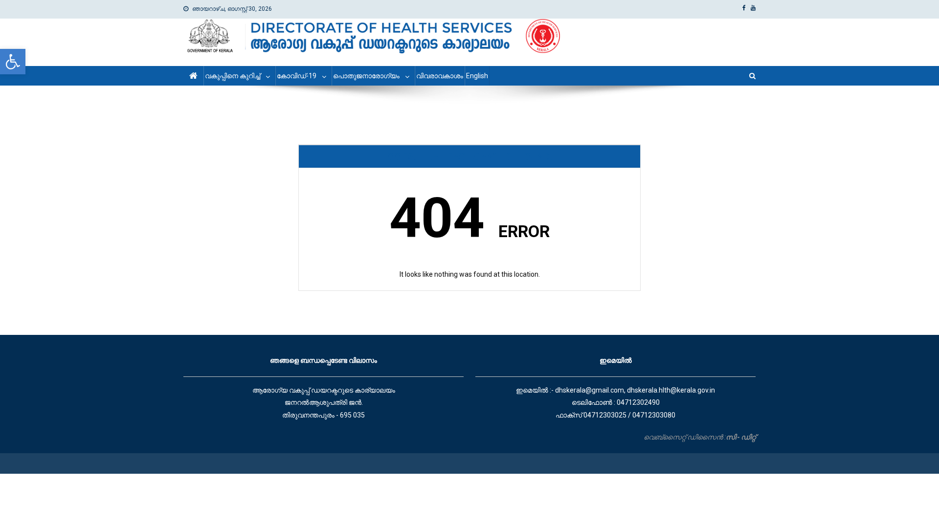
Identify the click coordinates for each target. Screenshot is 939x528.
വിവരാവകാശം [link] (439, 76)
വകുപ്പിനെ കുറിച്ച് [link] (232, 76)
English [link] (477, 76)
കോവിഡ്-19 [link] (296, 76)
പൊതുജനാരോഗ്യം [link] (366, 76)
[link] (12, 61)
